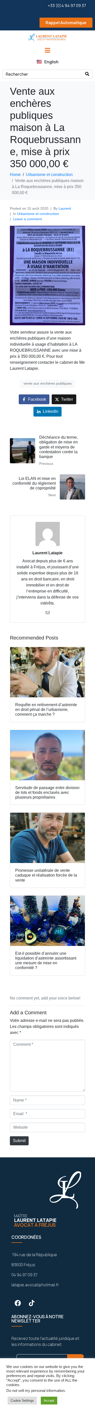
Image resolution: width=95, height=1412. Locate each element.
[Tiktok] (31, 1303)
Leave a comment (27, 219)
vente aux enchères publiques (48, 383)
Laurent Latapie (47, 553)
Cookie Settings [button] (22, 1400)
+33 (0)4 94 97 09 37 (67, 5)
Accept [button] (49, 1400)
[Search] (87, 74)
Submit (19, 1140)
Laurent (65, 208)
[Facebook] (17, 1303)
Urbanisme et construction (38, 214)
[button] (47, 23)
